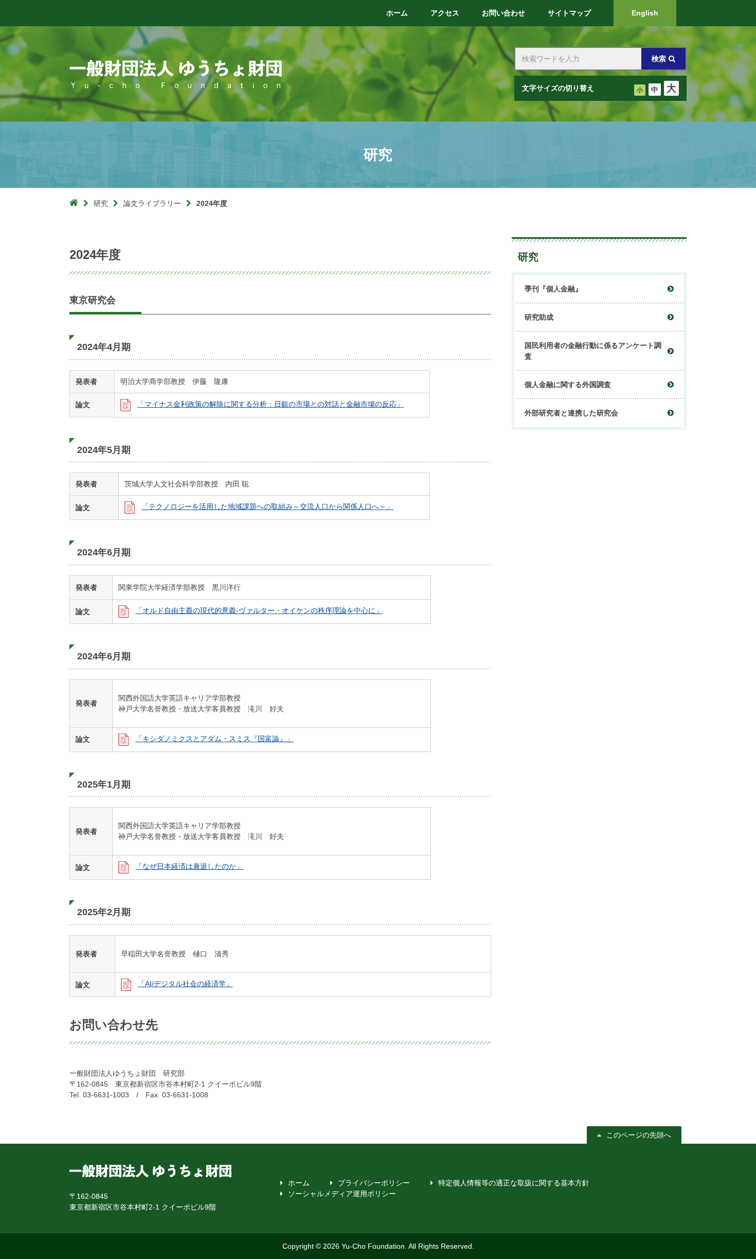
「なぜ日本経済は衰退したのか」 (189, 866)
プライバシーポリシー (374, 1183)
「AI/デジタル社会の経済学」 (185, 984)
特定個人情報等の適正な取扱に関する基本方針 (513, 1183)
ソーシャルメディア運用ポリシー (342, 1194)
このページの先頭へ (638, 1135)
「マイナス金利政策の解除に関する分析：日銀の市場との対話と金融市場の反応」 (270, 404)
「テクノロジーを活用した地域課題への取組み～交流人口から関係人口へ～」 (267, 506)
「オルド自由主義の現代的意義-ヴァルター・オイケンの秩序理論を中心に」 (259, 610)
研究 (101, 203)
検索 (659, 59)
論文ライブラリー (152, 203)
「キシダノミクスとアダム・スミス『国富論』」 (214, 739)
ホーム (299, 1183)
